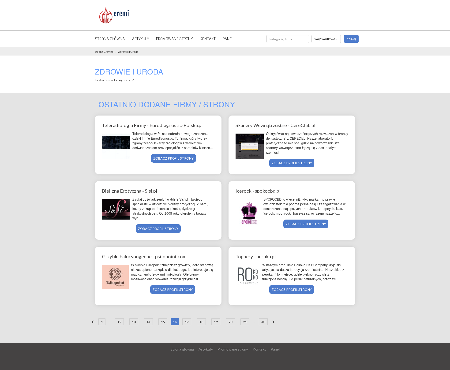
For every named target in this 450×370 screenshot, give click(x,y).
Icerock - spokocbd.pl (258, 191)
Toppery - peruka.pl (256, 256)
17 (187, 322)
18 (201, 322)
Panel (228, 38)
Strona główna (110, 38)
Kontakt (208, 38)
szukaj (351, 39)
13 (134, 322)
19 (216, 322)
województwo (325, 39)
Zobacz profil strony (173, 158)
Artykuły (140, 38)
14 (148, 322)
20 (230, 322)
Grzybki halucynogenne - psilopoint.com (144, 256)
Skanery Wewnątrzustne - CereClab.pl (275, 125)
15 (163, 322)
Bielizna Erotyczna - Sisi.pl (129, 191)
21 (245, 322)
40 (263, 322)
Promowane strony (174, 38)
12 (119, 322)
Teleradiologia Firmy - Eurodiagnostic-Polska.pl (152, 125)
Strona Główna (104, 51)
